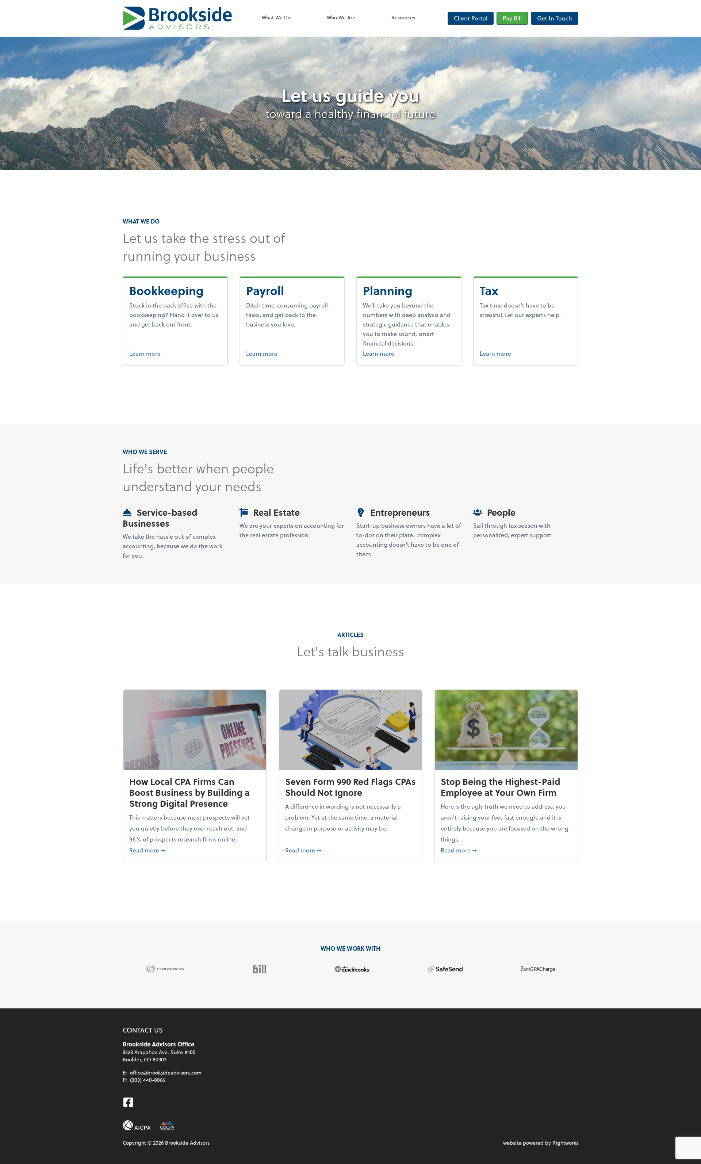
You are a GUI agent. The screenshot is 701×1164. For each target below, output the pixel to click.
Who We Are (341, 17)
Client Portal (470, 18)
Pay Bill (512, 18)
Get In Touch (554, 18)
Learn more (172, 353)
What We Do (276, 17)
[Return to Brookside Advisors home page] (177, 18)
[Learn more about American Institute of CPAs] (137, 1125)
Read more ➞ (194, 850)
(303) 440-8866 (147, 1080)
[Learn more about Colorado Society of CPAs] (167, 1125)
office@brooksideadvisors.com (166, 1072)
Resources (403, 17)
